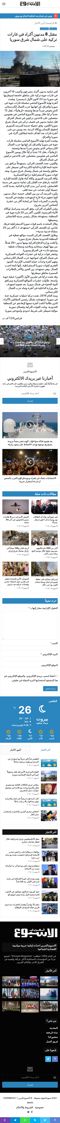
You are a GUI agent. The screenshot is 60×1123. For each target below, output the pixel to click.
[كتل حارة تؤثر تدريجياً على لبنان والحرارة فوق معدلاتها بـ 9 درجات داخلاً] (49, 802)
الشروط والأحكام (24, 1107)
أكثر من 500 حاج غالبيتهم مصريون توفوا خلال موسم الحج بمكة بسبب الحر (45, 551)
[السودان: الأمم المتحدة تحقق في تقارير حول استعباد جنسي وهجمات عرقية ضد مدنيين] (15, 569)
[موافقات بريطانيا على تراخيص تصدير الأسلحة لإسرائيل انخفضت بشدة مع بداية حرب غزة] (50, 856)
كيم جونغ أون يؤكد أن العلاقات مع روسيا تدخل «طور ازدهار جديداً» (45, 519)
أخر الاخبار (45, 749)
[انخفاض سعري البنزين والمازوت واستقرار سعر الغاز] (49, 815)
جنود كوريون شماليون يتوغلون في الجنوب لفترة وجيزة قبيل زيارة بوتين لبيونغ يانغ (22, 893)
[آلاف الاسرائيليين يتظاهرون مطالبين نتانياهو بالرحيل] (30, 993)
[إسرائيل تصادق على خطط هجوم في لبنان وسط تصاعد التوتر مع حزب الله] (44, 569)
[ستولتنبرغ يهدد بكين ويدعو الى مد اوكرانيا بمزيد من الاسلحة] (50, 869)
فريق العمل (52, 1041)
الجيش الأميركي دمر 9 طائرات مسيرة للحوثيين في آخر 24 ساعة (16, 519)
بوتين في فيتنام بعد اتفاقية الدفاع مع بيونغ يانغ (32, 16)
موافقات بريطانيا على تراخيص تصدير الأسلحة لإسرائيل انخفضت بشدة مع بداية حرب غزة (22, 854)
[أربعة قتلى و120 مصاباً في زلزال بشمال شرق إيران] (15, 537)
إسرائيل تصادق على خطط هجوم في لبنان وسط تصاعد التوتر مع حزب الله (46, 582)
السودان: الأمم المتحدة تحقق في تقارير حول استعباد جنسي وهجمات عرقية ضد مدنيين (16, 581)
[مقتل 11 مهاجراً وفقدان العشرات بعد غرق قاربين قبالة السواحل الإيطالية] (50, 908)
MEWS (30, 1102)
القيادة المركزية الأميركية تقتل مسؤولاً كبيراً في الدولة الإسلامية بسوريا (23, 773)
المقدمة (54, 1027)
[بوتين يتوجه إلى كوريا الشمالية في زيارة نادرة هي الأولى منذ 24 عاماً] (50, 882)
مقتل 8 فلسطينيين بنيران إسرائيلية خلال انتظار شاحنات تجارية (22, 840)
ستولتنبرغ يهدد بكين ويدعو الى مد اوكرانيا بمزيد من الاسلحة (22, 867)
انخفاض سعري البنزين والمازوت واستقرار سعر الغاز (21, 813)
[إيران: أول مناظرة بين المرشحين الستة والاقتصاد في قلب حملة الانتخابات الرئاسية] (30, 981)
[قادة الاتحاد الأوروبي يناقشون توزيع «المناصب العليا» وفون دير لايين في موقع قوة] (11, 981)
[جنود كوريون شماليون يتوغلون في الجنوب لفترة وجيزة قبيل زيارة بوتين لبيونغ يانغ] (50, 895)
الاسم (54, 643)
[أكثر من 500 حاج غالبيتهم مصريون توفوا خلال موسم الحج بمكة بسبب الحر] (44, 537)
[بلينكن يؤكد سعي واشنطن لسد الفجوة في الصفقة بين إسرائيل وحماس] (11, 993)
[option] (30, 341)
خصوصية (39, 1107)
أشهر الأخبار (15, 749)
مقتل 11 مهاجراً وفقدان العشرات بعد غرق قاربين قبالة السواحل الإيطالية (22, 906)
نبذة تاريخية (52, 1032)
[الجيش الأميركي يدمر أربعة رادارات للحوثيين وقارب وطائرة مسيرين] (49, 994)
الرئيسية (50, 23)
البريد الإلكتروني (49, 654)
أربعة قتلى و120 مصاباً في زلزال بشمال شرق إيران (18, 549)
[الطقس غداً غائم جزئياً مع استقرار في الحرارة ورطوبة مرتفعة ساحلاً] (49, 763)
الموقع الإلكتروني (49, 665)
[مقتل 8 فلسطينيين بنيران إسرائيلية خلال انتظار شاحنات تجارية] (50, 843)
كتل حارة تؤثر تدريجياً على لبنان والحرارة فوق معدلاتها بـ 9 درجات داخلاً (22, 800)
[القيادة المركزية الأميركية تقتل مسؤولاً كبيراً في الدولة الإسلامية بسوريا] (49, 776)
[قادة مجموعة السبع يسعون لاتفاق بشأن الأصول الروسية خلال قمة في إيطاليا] (30, 1007)
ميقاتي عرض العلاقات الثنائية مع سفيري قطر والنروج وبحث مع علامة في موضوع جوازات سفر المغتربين (22, 787)
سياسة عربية (44, 29)
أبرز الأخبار (39, 23)
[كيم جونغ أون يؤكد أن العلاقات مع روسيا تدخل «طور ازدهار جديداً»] (44, 506)
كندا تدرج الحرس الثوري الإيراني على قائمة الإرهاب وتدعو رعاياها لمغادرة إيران (30, 344)
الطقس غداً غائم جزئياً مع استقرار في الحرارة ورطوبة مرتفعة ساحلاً (23, 760)
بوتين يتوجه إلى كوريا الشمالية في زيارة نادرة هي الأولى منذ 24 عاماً (23, 880)
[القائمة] (3, 4)
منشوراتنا (53, 1036)
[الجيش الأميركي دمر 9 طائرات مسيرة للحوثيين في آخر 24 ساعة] (15, 506)
